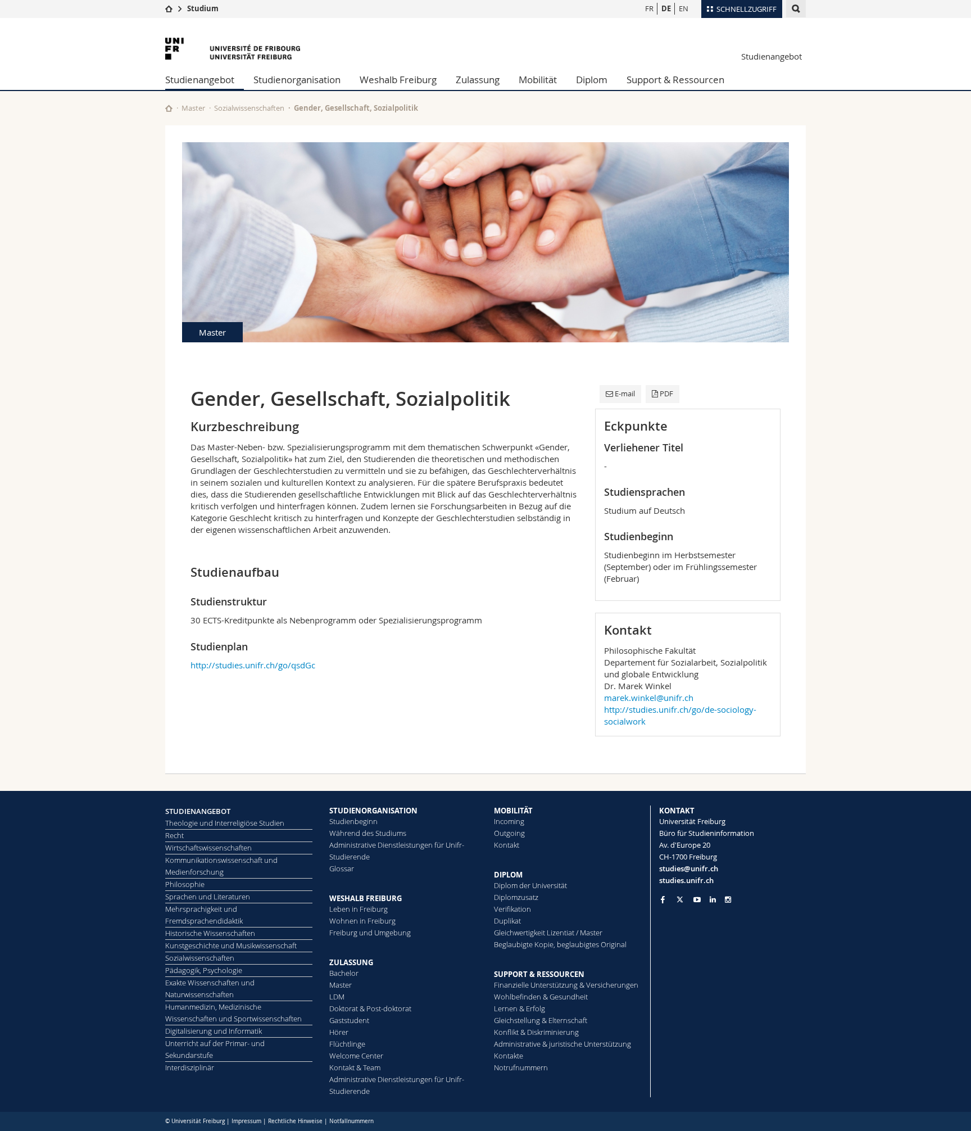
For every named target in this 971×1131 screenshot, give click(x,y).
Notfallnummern (351, 1121)
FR (649, 8)
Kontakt (506, 845)
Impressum (246, 1121)
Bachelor (344, 973)
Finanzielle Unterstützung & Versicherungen (566, 985)
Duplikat (507, 921)
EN (683, 8)
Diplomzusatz (516, 897)
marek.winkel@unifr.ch (648, 697)
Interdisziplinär (189, 1067)
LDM (336, 997)
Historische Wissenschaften (210, 933)
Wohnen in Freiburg (362, 921)
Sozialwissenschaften (249, 108)
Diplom (591, 79)
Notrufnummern (521, 1067)
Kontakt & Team (354, 1067)
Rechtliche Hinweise (295, 1121)
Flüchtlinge (347, 1044)
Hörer (338, 1032)
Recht (174, 835)
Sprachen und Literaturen (207, 897)
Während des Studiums (367, 833)
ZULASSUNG (351, 962)
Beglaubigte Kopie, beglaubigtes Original (560, 944)
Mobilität (538, 79)
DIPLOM (508, 875)
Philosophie (185, 884)
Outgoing (509, 833)
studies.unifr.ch (686, 880)
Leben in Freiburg (358, 909)
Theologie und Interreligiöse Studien (224, 823)
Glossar (341, 868)
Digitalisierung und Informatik (213, 1031)
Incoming (509, 821)
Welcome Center (356, 1056)
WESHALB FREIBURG (365, 898)
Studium (203, 8)
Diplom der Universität (530, 885)
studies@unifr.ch (688, 868)
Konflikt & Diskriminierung (536, 1032)
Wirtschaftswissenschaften (208, 848)
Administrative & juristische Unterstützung (562, 1044)
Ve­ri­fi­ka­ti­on (512, 909)
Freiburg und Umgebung (370, 933)
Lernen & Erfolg (519, 1008)
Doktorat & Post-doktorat (370, 1008)
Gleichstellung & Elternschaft (540, 1020)
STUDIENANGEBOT (197, 811)
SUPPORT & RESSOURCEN (539, 974)
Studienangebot (771, 56)
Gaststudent (349, 1020)
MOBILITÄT (513, 811)
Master (193, 108)
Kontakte (508, 1056)
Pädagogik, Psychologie (203, 970)
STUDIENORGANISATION (373, 811)
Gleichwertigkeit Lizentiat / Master (548, 933)
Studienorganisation (297, 79)
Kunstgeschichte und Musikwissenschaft (231, 945)
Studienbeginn (353, 821)
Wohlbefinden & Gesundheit (541, 997)
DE (666, 8)
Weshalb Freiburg (398, 79)
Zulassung (478, 79)
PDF (666, 393)
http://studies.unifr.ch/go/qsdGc (252, 665)
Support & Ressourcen (675, 79)
